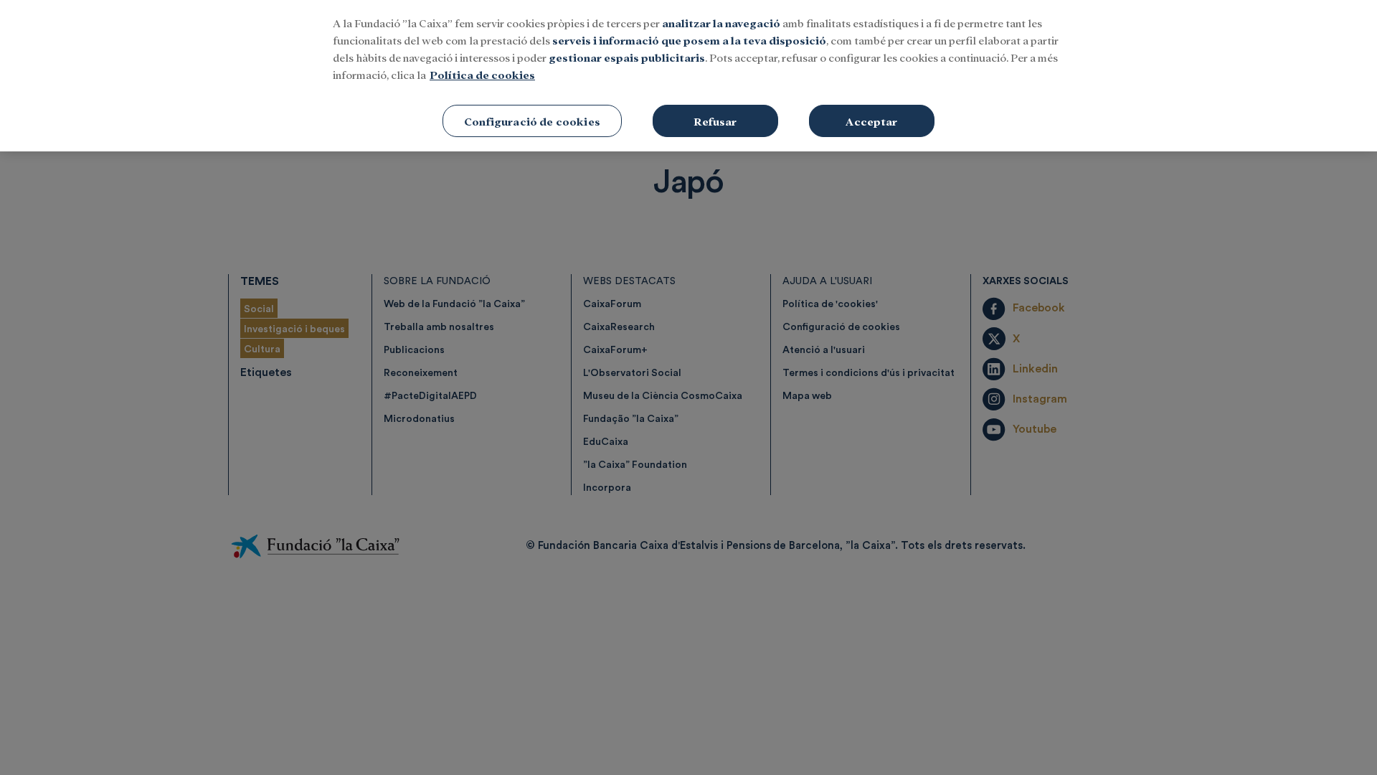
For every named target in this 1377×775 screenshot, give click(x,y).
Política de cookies (482, 74)
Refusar (715, 121)
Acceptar (871, 121)
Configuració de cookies (532, 121)
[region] (688, 75)
